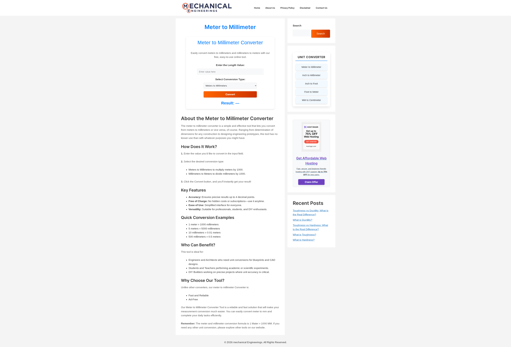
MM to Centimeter (311, 100)
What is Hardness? (304, 239)
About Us (270, 8)
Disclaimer (305, 8)
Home (257, 8)
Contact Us (321, 8)
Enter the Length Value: (230, 65)
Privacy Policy (287, 8)
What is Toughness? (304, 234)
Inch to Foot (311, 83)
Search (297, 25)
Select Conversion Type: (230, 79)
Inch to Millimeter (311, 75)
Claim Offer (311, 182)
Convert (230, 94)
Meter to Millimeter (311, 67)
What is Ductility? (302, 220)
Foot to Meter (311, 92)
